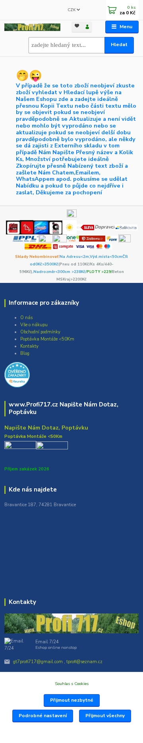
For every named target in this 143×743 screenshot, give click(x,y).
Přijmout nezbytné (71, 700)
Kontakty (29, 346)
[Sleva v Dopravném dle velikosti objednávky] (86, 227)
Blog (24, 353)
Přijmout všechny (105, 715)
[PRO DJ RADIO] (55, 227)
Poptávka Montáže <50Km (47, 339)
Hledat (119, 44)
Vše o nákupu (34, 325)
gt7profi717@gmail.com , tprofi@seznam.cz (57, 662)
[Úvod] (32, 27)
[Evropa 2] (40, 227)
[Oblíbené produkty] (77, 26)
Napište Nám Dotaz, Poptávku (46, 427)
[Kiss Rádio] (13, 227)
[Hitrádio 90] (26, 227)
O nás (26, 318)
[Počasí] (69, 227)
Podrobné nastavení (43, 715)
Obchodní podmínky (40, 332)
